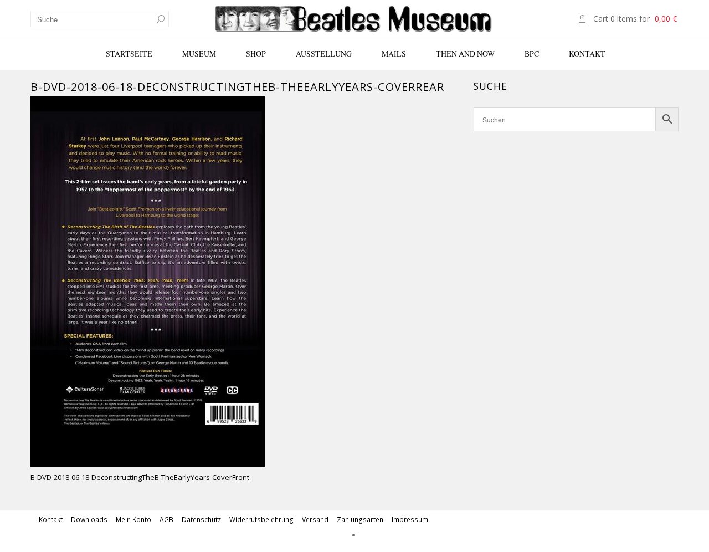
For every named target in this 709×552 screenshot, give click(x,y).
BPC (532, 53)
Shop (256, 53)
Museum (199, 53)
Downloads (89, 519)
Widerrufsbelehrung (261, 519)
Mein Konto (133, 519)
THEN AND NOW (465, 53)
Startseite (129, 53)
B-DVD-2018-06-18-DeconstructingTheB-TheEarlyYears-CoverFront (139, 477)
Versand (315, 519)
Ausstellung (324, 53)
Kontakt (587, 53)
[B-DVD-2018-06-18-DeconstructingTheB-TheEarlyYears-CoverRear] (147, 280)
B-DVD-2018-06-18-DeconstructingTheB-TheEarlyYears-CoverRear (237, 86)
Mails (394, 53)
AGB (166, 519)
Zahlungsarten (360, 519)
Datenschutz (201, 519)
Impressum (410, 519)
